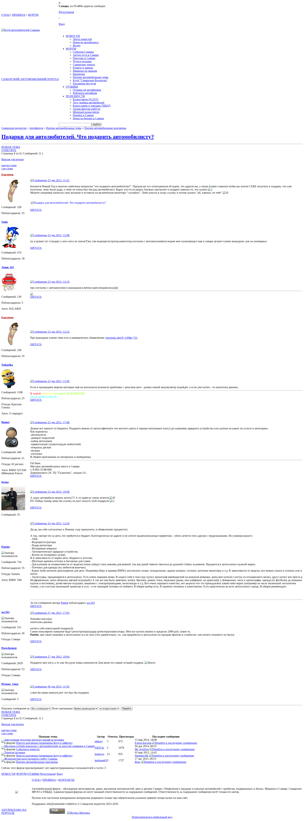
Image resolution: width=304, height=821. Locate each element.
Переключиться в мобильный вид (152, 817)
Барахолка (79, 74)
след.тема (7, 168)
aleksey (99, 741)
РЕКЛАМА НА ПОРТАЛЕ (14, 811)
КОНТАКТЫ (66, 779)
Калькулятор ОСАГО (85, 99)
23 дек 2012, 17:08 (58, 422)
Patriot (64, 602)
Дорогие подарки (14, 752)
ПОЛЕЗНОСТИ (75, 96)
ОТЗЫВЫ (72, 86)
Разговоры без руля (84, 83)
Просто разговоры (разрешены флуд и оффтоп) (44, 742)
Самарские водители (13, 128)
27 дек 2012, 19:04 (58, 656)
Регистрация (66, 12)
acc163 (91, 602)
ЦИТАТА (36, 209)
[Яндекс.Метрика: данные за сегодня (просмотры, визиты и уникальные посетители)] (78, 812)
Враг (138, 761)
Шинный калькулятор (86, 112)
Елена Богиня (143, 742)
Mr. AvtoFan (142, 749)
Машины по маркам (85, 70)
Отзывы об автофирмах (87, 89)
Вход (62, 24)
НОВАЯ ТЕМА (10, 147)
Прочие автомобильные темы (90, 77)
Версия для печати (12, 159)
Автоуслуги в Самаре (86, 55)
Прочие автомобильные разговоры (105, 128)
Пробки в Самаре (83, 115)
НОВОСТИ (73, 36)
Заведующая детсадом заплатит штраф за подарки (34, 739)
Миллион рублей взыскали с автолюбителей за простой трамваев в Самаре (49, 746)
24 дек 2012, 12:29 (58, 523)
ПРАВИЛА (19, 14)
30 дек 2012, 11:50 (58, 686)
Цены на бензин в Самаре (88, 118)
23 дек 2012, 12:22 (58, 331)
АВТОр (99, 747)
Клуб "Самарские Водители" (90, 80)
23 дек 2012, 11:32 (58, 180)
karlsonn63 (101, 760)
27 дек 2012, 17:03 (58, 612)
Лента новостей (82, 39)
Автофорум (36, 128)
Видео (76, 45)
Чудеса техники (82, 61)
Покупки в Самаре (84, 58)
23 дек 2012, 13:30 (58, 381)
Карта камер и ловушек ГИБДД (91, 105)
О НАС (5, 14)
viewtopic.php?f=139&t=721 (121, 337)
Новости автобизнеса (86, 42)
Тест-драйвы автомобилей (88, 102)
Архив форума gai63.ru (86, 108)
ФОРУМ (33, 14)
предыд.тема (9, 165)
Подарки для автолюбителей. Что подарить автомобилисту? (77, 136)
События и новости (28, 749)
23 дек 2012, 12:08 (58, 235)
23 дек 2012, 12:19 (58, 281)
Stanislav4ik (141, 755)
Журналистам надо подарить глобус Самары (30, 758)
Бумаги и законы (83, 67)
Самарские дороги (84, 64)
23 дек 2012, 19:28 (58, 491)
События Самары (83, 51)
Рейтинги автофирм (85, 93)
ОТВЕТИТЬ (8, 150)
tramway (99, 754)
